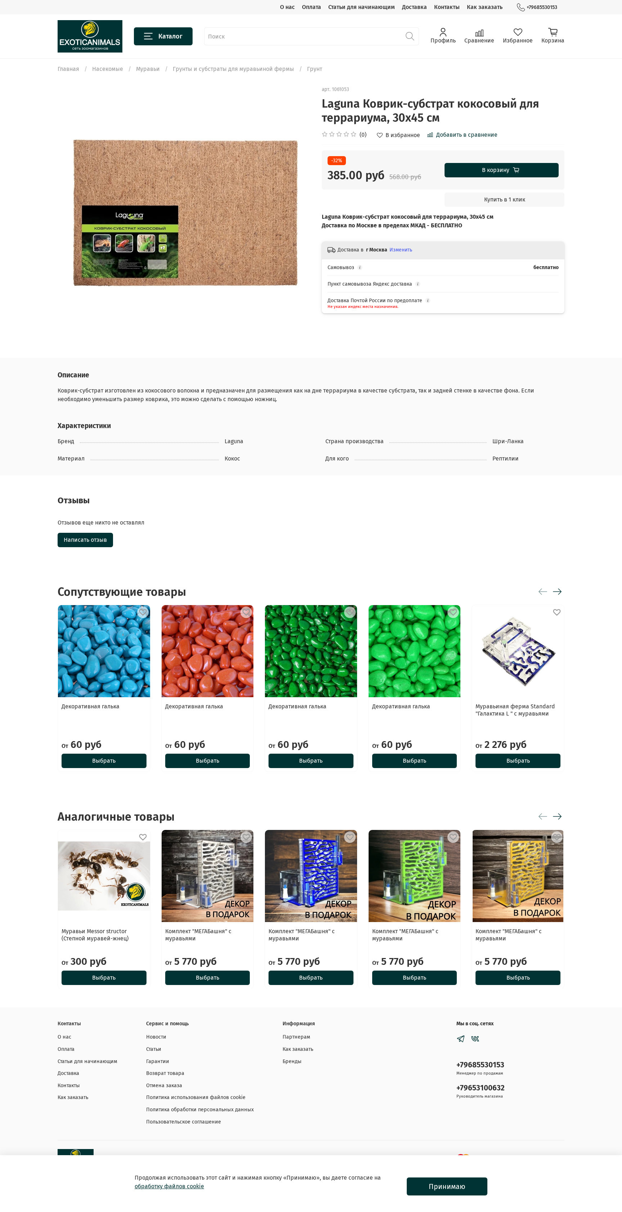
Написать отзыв (85, 539)
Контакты (447, 7)
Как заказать (484, 7)
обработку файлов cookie (169, 1186)
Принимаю (447, 1186)
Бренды (292, 1061)
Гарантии (157, 1061)
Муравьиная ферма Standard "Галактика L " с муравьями (515, 710)
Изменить (400, 250)
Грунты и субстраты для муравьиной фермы (233, 68)
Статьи (153, 1049)
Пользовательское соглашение (183, 1122)
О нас (287, 7)
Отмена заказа (164, 1085)
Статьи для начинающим (361, 7)
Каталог (170, 36)
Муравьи (148, 68)
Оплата (311, 7)
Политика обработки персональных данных (200, 1110)
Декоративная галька (91, 706)
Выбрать (104, 760)
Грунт (314, 68)
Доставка (414, 7)
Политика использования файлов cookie (195, 1097)
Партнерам (296, 1037)
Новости (156, 1037)
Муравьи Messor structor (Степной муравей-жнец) (95, 934)
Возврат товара (165, 1073)
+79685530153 (542, 7)
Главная (68, 68)
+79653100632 (480, 1088)
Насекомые (107, 68)
